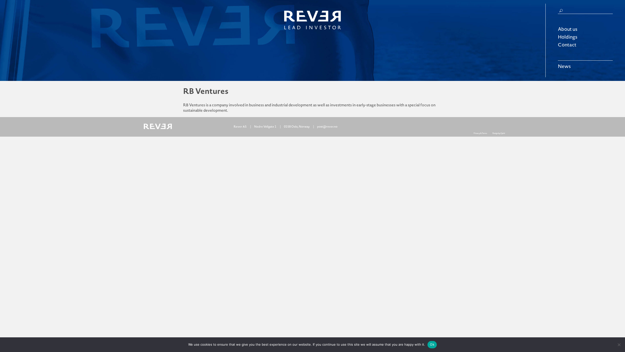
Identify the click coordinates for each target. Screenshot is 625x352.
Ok (432, 344)
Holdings (567, 37)
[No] (618, 344)
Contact (567, 45)
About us (567, 29)
